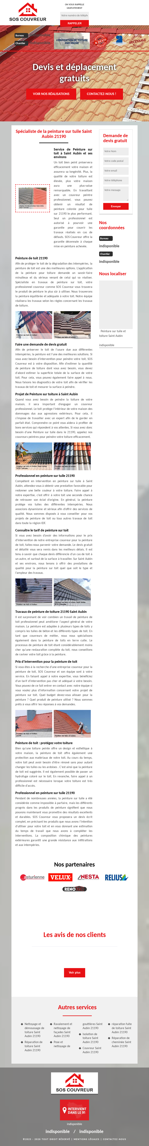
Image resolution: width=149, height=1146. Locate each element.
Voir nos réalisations (51, 94)
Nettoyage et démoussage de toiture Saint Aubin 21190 (34, 1030)
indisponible (40, 35)
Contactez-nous (114, 1139)
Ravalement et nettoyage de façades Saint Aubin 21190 (63, 1030)
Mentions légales (87, 1139)
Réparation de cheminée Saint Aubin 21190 (121, 1042)
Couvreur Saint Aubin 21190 (92, 1050)
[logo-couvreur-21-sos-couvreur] (27, 11)
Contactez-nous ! (101, 94)
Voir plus (74, 972)
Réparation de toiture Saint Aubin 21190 (33, 1046)
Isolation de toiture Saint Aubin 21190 (90, 1038)
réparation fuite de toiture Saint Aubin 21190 (122, 1028)
